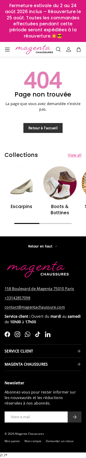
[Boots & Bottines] (60, 183)
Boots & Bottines (60, 209)
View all (74, 155)
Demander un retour (60, 441)
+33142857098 (17, 297)
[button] (79, 49)
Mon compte (33, 441)
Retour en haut (40, 246)
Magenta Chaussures (29, 434)
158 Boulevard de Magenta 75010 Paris (39, 288)
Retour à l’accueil (43, 128)
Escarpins (21, 206)
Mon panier (12, 441)
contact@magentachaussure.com (35, 307)
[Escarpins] (21, 183)
